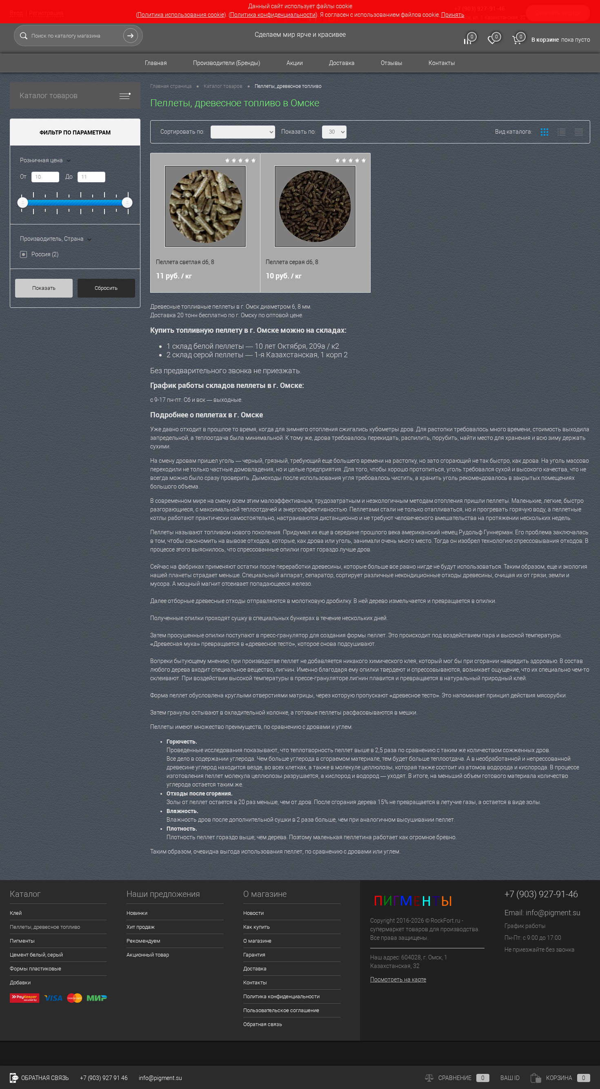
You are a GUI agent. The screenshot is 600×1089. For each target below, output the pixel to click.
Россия (45, 254)
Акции (295, 63)
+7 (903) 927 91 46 (104, 1078)
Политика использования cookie (181, 14)
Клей (16, 913)
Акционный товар (148, 955)
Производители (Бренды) (226, 63)
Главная (156, 63)
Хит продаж (141, 927)
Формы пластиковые (35, 969)
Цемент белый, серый (36, 955)
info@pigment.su (553, 912)
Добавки (20, 982)
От (23, 176)
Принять (452, 14)
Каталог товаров (49, 95)
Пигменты (22, 941)
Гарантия (254, 955)
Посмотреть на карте (398, 979)
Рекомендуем (143, 941)
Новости (253, 913)
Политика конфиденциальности (273, 14)
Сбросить (106, 288)
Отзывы (391, 63)
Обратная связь (262, 1024)
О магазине (257, 941)
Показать (44, 288)
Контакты (442, 63)
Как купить (256, 927)
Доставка (342, 63)
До (69, 176)
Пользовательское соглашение (281, 1010)
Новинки (137, 913)
